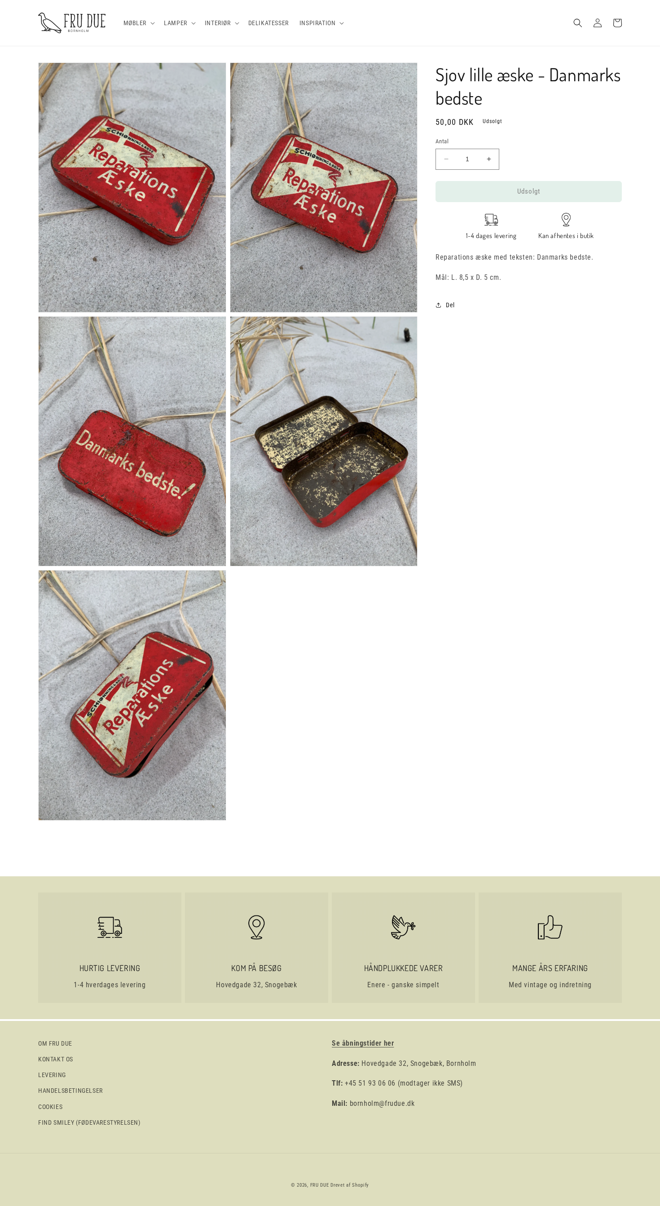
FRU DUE (319, 1185)
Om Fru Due (55, 1043)
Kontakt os (55, 1059)
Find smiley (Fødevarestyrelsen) (89, 1122)
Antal (442, 141)
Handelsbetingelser (70, 1090)
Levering (52, 1074)
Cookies (50, 1106)
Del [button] (450, 305)
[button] (138, 22)
